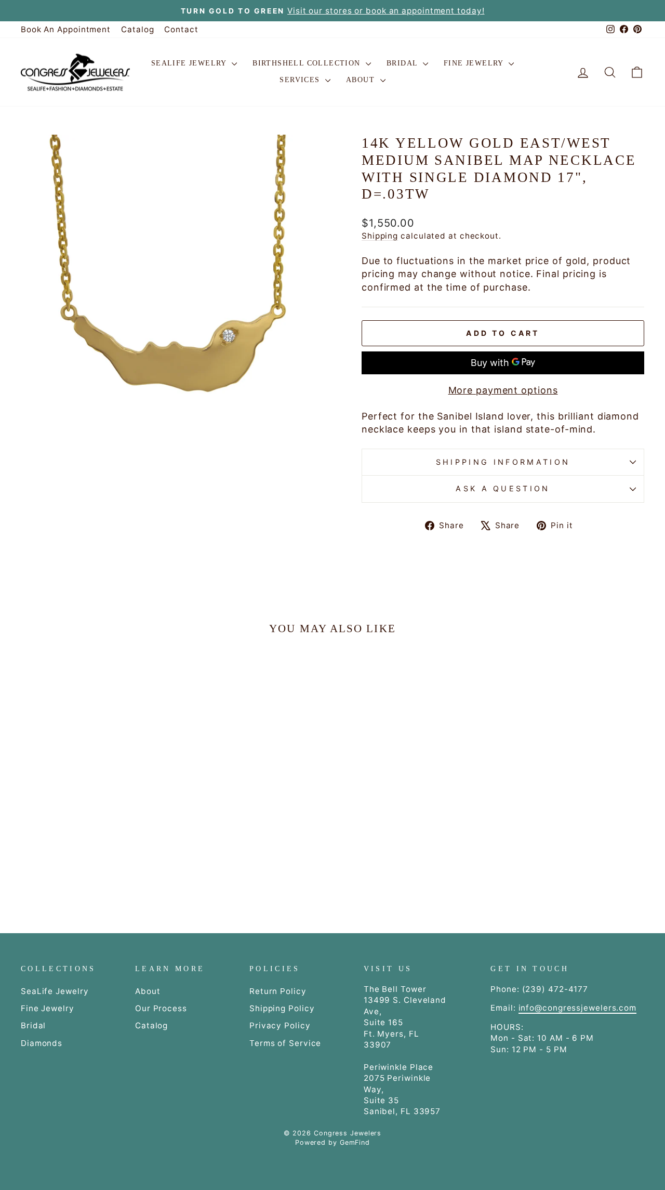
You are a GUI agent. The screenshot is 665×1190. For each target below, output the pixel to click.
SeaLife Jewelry (190, 63)
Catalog (137, 29)
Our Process (161, 1008)
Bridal (403, 63)
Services (301, 80)
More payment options (503, 390)
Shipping (380, 236)
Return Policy (278, 991)
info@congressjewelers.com (577, 1008)
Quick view (94, 796)
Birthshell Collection (307, 63)
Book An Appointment (66, 29)
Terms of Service (285, 1043)
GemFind (355, 1142)
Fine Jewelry (475, 63)
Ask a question (503, 488)
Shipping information (503, 461)
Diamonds (41, 1043)
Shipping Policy (282, 1008)
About (361, 80)
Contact (181, 29)
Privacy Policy (280, 1025)
